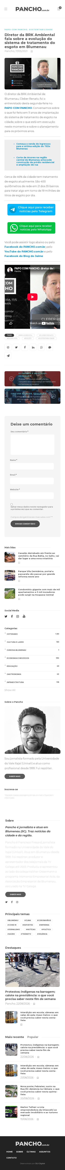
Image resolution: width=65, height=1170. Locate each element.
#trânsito (26, 934)
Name (13, 460)
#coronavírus (44, 920)
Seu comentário (19, 431)
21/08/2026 (26, 1077)
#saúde (11, 934)
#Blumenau (12, 920)
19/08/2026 (26, 1119)
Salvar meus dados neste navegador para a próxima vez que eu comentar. (32, 508)
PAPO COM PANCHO (16, 29)
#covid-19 (11, 925)
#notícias (30, 930)
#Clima (27, 920)
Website (15, 489)
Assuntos (44, 1152)
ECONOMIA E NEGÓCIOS (33, 373)
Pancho (10, 51)
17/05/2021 (22, 51)
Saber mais (14, 776)
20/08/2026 (27, 1098)
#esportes (27, 925)
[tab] (14, 1037)
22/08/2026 (23, 1003)
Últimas (31, 1152)
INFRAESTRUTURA (33, 682)
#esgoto (27, 338)
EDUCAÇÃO (25, 376)
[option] (32, 576)
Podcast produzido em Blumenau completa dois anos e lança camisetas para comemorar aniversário (37, 381)
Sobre (19, 1152)
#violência (42, 934)
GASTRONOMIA (33, 674)
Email (13, 475)
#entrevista (12, 338)
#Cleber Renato (46, 335)
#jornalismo (13, 930)
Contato (11, 1158)
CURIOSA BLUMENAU (33, 650)
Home (9, 1152)
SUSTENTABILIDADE (41, 29)
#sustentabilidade (46, 338)
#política (46, 930)
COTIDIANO (33, 634)
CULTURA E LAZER (21, 394)
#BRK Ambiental (25, 335)
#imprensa (44, 925)
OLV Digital (40, 1163)
